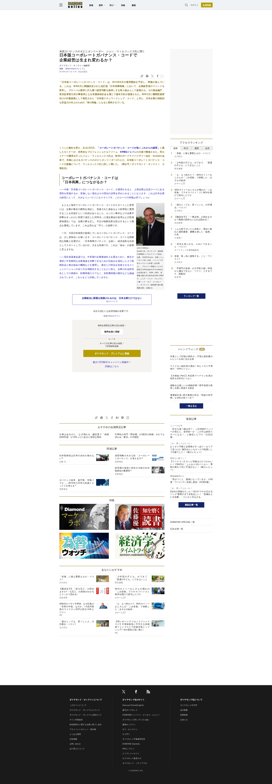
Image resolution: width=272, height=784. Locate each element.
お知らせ (184, 719)
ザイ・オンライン (130, 729)
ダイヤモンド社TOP (188, 705)
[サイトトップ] (75, 5)
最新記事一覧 (191, 504)
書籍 (134, 5)
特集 (123, 5)
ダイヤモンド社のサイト (133, 699)
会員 (207, 148)
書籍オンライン (129, 724)
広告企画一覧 (176, 528)
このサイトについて (78, 705)
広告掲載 (73, 739)
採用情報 (184, 714)
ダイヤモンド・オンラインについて (86, 699)
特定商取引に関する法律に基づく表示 (86, 724)
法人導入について (77, 748)
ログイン (194, 5)
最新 (175, 148)
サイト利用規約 (76, 719)
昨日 (186, 148)
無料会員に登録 (111, 331)
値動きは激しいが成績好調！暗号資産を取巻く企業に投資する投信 (191, 387)
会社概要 (184, 710)
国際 (61, 68)
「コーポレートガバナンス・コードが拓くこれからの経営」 (128, 147)
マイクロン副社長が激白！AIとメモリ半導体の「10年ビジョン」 (191, 367)
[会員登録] (207, 5)
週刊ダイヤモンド (130, 710)
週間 (197, 148)
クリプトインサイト (130, 753)
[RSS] (148, 692)
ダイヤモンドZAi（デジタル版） (136, 719)
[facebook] (136, 692)
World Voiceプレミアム (75, 68)
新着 (91, 5)
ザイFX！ (126, 734)
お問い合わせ (75, 743)
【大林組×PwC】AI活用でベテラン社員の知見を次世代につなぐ (191, 377)
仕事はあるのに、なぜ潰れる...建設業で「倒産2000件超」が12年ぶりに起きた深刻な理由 (84, 436)
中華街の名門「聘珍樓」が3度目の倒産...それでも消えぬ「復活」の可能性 (139, 436)
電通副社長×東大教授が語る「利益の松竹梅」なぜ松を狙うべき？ (191, 396)
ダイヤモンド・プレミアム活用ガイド (86, 714)
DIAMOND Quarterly (131, 743)
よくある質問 (75, 734)
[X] (124, 692)
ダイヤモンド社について (191, 699)
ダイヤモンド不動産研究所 (133, 739)
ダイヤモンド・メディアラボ (134, 763)
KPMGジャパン (128, 151)
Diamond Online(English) (133, 705)
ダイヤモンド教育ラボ (131, 758)
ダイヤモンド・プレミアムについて (85, 710)
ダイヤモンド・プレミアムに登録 (112, 353)
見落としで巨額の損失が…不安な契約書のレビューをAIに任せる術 (191, 358)
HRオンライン (128, 748)
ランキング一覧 (191, 295)
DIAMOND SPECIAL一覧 (182, 521)
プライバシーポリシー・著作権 (83, 729)
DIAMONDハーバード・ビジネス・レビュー (141, 714)
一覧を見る (191, 405)
